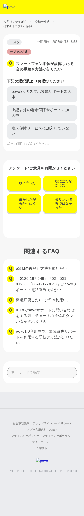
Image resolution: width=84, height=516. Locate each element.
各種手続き (42, 21)
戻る (16, 42)
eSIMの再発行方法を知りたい (41, 268)
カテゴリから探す (15, 21)
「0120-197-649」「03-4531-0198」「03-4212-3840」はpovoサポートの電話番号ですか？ (46, 284)
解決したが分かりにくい (27, 203)
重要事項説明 (21, 423)
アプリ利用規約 (37, 429)
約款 (52, 429)
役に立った (27, 183)
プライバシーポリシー (25, 435)
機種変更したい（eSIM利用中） (43, 300)
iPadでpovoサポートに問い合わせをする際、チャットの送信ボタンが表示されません (45, 315)
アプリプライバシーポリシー (51, 423)
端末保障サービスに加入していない (40, 131)
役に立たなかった (63, 183)
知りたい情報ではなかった (63, 203)
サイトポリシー (42, 441)
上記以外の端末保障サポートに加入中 (40, 112)
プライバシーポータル (56, 435)
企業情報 (42, 448)
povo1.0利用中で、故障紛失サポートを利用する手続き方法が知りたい (46, 337)
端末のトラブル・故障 (18, 26)
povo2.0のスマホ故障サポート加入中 (42, 94)
